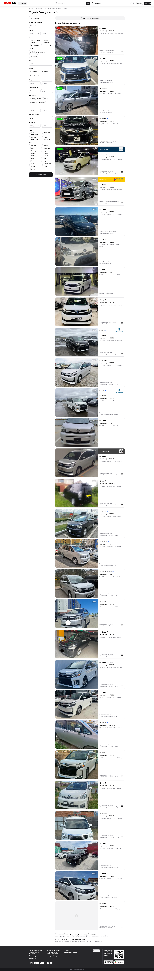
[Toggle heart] (122, 51)
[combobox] (41, 18)
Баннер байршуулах (53, 956)
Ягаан (33, 166)
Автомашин (39, 8)
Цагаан (33, 145)
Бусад (46, 166)
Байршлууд (32, 958)
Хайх (88, 3)
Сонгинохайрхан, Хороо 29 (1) (98, 936)
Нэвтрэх (139, 3)
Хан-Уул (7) (67, 941)
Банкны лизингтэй (34, 138)
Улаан (33, 169)
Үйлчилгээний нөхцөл (53, 950)
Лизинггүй (47, 132)
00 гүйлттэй (47, 45)
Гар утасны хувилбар (35, 950)
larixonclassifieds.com (77, 969)
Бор (45, 151)
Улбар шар (47, 148)
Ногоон (46, 145)
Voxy (65, 8)
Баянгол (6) (76, 941)
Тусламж (67, 950)
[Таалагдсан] (131, 3)
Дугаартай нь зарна (35, 41)
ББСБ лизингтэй (47, 138)
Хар (32, 148)
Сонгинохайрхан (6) (86, 941)
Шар (45, 158)
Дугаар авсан (35, 45)
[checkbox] (30, 40)
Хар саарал (47, 163)
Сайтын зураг (33, 956)
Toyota (59, 8)
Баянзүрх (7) (59, 941)
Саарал (33, 161)
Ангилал (23, 3)
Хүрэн (33, 163)
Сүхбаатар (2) (98, 941)
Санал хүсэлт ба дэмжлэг (34, 953)
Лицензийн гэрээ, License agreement (52, 953)
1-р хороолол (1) (82, 936)
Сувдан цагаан (46, 154)
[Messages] (134, 3)
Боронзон (47, 161)
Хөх (32, 158)
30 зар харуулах (41, 174)
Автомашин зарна (50, 8)
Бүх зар (31, 8)
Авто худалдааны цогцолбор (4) (65, 936)
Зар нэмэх (148, 3)
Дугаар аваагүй (46, 41)
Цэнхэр (33, 151)
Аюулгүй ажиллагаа (70, 952)
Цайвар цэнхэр (33, 154)
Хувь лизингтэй (34, 133)
